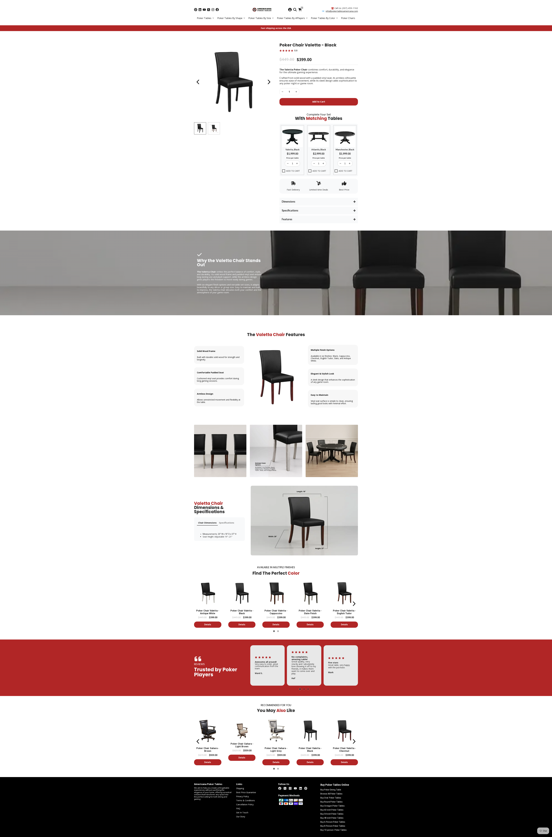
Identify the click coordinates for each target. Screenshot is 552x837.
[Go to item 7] (308, 689)
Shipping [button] (240, 788)
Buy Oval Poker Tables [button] (330, 798)
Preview (197, 82)
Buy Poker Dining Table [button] (330, 790)
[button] (205, 18)
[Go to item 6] (278, 631)
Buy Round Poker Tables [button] (331, 802)
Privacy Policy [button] (242, 796)
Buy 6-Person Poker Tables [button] (332, 822)
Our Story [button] (240, 816)
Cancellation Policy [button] (245, 804)
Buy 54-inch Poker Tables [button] (331, 814)
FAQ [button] (238, 808)
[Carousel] (233, 82)
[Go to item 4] (304, 689)
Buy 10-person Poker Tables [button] (333, 830)
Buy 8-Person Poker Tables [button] (332, 826)
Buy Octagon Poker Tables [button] (332, 806)
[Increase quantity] (282, 91)
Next (269, 82)
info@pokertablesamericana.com (342, 11)
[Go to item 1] (274, 631)
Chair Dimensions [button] (207, 522)
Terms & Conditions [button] (245, 800)
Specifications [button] (226, 522)
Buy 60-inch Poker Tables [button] (331, 810)
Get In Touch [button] (242, 812)
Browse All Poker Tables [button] (331, 794)
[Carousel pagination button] (200, 128)
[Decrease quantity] (296, 91)
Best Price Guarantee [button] (246, 792)
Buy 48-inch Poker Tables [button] (331, 818)
